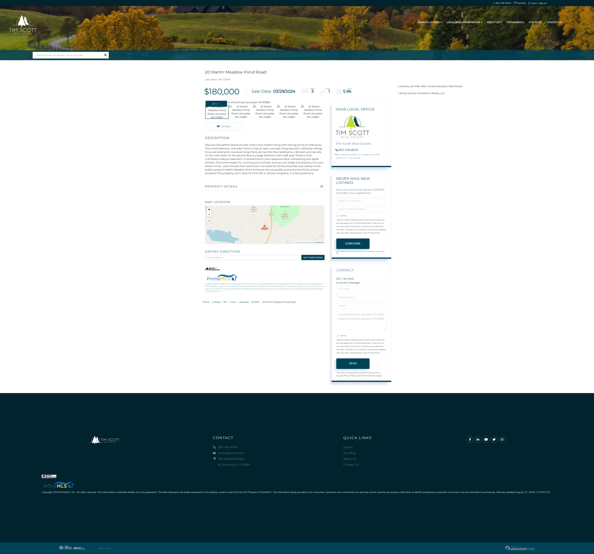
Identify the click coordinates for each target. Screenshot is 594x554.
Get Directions (313, 257)
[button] (105, 55)
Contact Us (341, 158)
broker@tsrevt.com (231, 453)
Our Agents (354, 158)
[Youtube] (486, 439)
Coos (233, 302)
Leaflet (296, 242)
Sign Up (543, 3)
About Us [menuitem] (493, 22)
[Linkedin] (478, 439)
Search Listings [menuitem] (429, 22)
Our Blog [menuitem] (535, 22)
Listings (216, 302)
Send (353, 363)
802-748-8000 (503, 3)
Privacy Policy (374, 233)
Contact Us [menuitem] (554, 22)
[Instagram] (502, 439)
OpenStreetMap (308, 242)
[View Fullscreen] (209, 221)
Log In (534, 3)
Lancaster (243, 302)
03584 (255, 302)
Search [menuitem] (348, 447)
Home (206, 302)
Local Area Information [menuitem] (463, 22)
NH (225, 302)
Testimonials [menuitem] (515, 22)
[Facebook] (470, 439)
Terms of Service (368, 375)
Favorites (521, 3)
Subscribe (352, 243)
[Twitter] (494, 439)
